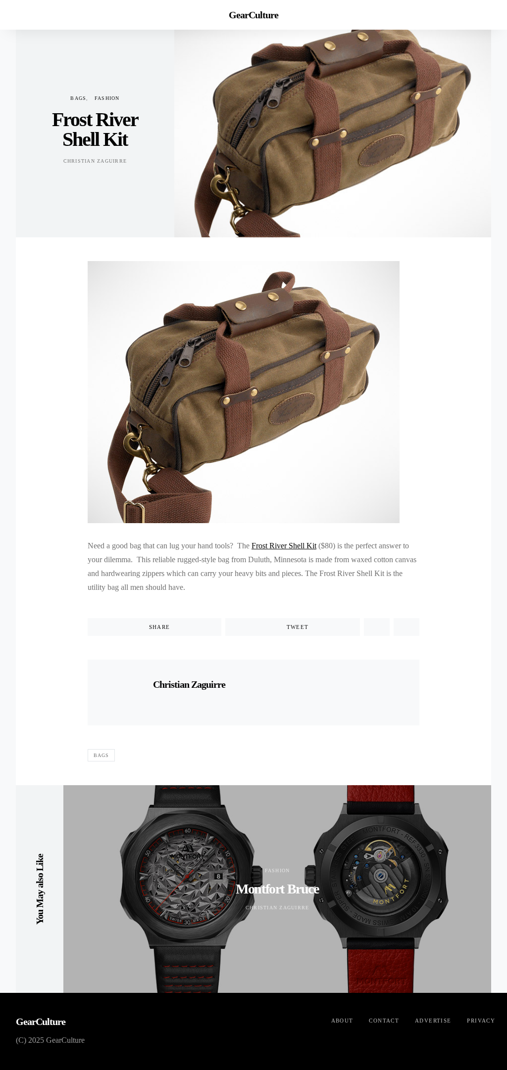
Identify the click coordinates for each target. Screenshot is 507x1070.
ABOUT (342, 1021)
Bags (78, 98)
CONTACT (384, 1021)
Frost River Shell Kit (284, 545)
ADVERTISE (433, 1021)
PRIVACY (481, 1021)
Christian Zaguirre (95, 161)
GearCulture (253, 15)
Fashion (107, 98)
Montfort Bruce (277, 888)
